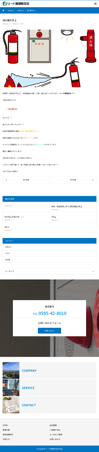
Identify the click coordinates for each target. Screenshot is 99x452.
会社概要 (53, 425)
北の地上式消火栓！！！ (14, 216)
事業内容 (6, 430)
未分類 (7, 259)
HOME (5, 425)
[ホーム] (3, 10)
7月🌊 (53, 216)
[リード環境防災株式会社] (16, 3)
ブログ (22, 24)
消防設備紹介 (8, 434)
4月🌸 (7, 227)
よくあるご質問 (56, 434)
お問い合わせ (49, 330)
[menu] (95, 3)
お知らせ (16, 24)
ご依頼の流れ (55, 430)
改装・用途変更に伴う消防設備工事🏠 (66, 206)
